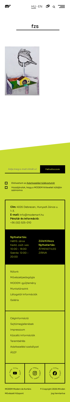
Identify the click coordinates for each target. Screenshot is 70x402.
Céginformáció (19, 318)
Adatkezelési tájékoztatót (41, 183)
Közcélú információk (22, 335)
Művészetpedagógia (22, 277)
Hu (33, 6)
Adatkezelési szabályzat (24, 346)
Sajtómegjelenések (22, 323)
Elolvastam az (33, 183)
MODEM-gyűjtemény (23, 283)
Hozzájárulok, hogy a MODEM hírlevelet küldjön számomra (36, 189)
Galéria (14, 300)
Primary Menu (61, 6)
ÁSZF (13, 352)
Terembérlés (17, 341)
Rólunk (14, 271)
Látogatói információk (23, 294)
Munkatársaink (19, 288)
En (40, 6)
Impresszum (17, 329)
